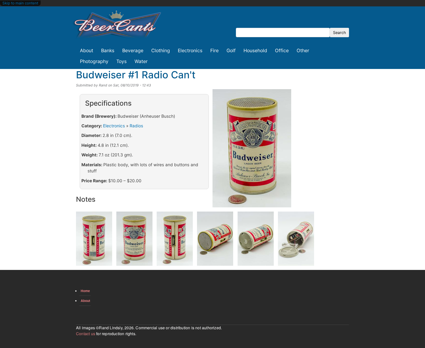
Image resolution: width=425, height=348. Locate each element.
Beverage (132, 50)
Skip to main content (20, 3)
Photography (94, 61)
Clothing (160, 50)
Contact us (85, 333)
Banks (107, 50)
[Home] (117, 24)
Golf (231, 50)
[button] (251, 149)
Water (141, 61)
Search (339, 32)
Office (282, 50)
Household (255, 50)
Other (303, 50)
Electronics (190, 50)
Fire (214, 50)
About (86, 50)
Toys (121, 61)
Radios (136, 125)
